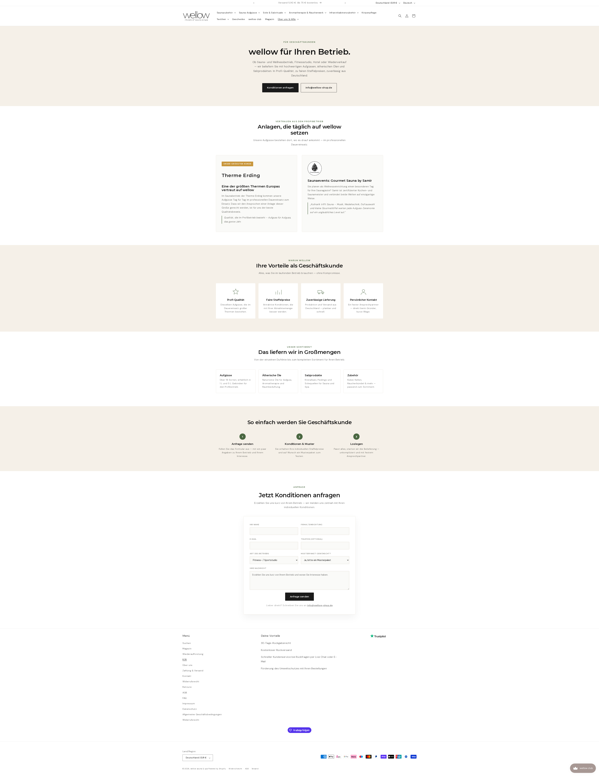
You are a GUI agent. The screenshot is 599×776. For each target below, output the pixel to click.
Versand (255, 769)
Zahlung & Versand (193, 670)
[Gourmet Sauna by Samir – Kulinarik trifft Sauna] (315, 168)
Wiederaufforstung (193, 654)
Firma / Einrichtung (311, 524)
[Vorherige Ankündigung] (253, 3)
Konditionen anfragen (280, 87)
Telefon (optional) (312, 539)
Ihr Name (254, 524)
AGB (185, 692)
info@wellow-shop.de (319, 87)
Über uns (187, 665)
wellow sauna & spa (199, 769)
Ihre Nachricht (258, 568)
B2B (185, 659)
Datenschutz (190, 709)
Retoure (187, 687)
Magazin (187, 648)
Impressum (189, 703)
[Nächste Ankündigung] (345, 3)
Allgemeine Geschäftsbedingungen (202, 714)
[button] (226, 12)
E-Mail (253, 539)
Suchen (187, 643)
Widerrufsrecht (191, 681)
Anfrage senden (299, 596)
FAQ (185, 697)
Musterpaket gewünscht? (316, 553)
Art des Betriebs (259, 553)
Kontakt (187, 675)
